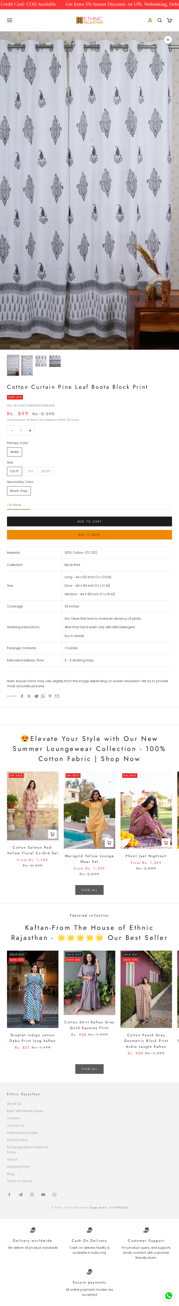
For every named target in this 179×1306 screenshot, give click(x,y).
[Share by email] (57, 696)
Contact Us (15, 1125)
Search (12, 1159)
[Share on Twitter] (29, 696)
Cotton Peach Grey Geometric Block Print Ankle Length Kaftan (146, 1041)
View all (89, 890)
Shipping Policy (18, 1166)
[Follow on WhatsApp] (54, 1194)
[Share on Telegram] (36, 696)
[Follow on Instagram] (32, 1194)
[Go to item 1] (13, 365)
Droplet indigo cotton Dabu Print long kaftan (33, 1038)
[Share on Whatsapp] (43, 696)
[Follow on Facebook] (9, 1194)
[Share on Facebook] (22, 696)
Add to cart (89, 521)
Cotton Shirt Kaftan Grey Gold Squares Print (89, 1025)
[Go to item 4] (55, 361)
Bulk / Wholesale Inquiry (25, 1111)
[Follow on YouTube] (43, 1194)
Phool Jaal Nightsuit (146, 855)
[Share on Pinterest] (50, 696)
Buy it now (89, 535)
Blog (10, 1174)
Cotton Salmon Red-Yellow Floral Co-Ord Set (32, 850)
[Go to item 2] (27, 365)
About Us (14, 1104)
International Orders (22, 1133)
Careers (13, 1118)
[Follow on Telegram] (20, 1194)
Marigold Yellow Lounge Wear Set (89, 858)
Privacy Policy (17, 1140)
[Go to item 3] (41, 361)
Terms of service (20, 1181)
